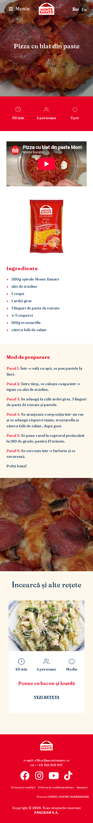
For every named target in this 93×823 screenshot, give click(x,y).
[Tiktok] (68, 775)
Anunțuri (82, 787)
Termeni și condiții (23, 787)
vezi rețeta (54, 704)
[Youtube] (53, 775)
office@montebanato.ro (52, 760)
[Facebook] (24, 775)
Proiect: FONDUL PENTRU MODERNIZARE (63, 796)
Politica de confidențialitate (56, 787)
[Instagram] (39, 775)
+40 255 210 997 (50, 765)
